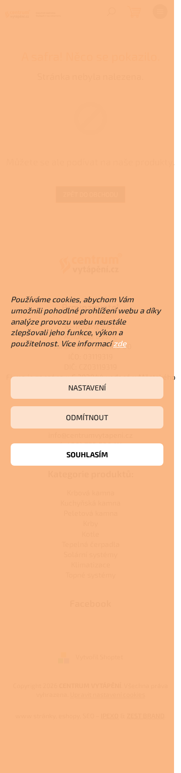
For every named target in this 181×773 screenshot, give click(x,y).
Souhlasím (87, 454)
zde (119, 343)
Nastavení (87, 387)
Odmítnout (87, 417)
